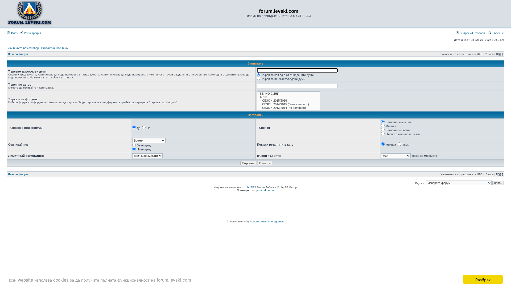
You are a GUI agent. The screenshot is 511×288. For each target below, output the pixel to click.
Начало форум (18, 54)
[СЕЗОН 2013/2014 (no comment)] (288, 108)
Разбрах (483, 279)
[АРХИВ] (288, 97)
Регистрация (32, 33)
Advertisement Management (267, 221)
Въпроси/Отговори (472, 33)
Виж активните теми (54, 48)
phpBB (250, 187)
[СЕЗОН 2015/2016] (288, 100)
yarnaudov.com (265, 190)
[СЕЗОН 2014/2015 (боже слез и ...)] (288, 104)
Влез (14, 33)
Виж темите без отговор (23, 48)
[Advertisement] (255, 207)
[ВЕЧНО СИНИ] (288, 93)
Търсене (497, 33)
